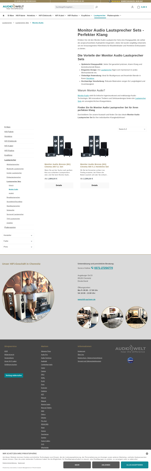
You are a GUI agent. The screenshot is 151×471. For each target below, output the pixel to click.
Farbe (6, 241)
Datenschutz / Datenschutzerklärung (90, 358)
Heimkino (90, 78)
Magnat (43, 401)
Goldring (44, 391)
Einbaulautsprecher (14, 177)
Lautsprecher (106, 70)
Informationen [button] (84, 346)
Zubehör (10, 223)
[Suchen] (96, 7)
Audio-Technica (46, 358)
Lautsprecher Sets (14, 181)
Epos (43, 384)
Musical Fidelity (46, 408)
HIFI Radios (9, 151)
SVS (42, 444)
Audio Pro (44, 354)
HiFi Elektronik (10, 141)
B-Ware (7, 127)
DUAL (43, 378)
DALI (42, 374)
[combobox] (74, 7)
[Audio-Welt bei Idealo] (130, 360)
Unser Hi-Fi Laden (10, 361)
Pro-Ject (44, 421)
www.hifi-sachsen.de (87, 299)
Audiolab (44, 361)
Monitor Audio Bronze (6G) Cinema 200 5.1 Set (58, 165)
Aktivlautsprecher (13, 164)
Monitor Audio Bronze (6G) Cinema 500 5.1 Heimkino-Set (94, 165)
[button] (88, 317)
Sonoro (43, 431)
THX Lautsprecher (13, 219)
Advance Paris (46, 351)
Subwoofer (10, 210)
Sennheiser (45, 434)
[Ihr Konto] (132, 7)
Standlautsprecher (13, 206)
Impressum (81, 351)
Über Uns (81, 354)
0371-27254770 (103, 267)
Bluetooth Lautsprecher (15, 169)
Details (59, 185)
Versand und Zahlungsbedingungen (89, 361)
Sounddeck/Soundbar (14, 201)
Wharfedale (45, 447)
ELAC (43, 381)
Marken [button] (44, 346)
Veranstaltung (9, 358)
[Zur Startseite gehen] (13, 6)
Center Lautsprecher (14, 173)
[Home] (3, 15)
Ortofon (43, 418)
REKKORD (44, 424)
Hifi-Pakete (8, 132)
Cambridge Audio (47, 364)
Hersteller (7, 235)
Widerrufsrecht (9, 354)
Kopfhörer (8, 155)
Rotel (43, 427)
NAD (42, 411)
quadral (11, 193)
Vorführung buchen (10, 364)
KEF (42, 394)
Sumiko (43, 437)
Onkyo (43, 414)
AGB (6, 351)
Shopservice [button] (10, 346)
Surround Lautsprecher (15, 214)
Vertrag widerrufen (14, 375)
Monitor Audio (83, 96)
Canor (43, 368)
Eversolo (44, 388)
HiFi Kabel (8, 146)
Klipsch (11, 185)
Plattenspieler (10, 227)
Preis (6, 247)
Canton (43, 371)
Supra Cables (45, 441)
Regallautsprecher (13, 197)
